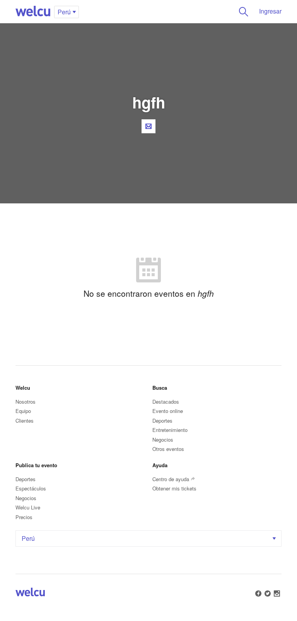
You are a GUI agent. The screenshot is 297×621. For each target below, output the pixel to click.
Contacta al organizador (148, 126)
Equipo (23, 411)
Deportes (162, 420)
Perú (28, 538)
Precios (23, 517)
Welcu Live (27, 507)
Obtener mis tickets (174, 488)
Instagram (277, 593)
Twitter (267, 593)
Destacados (165, 401)
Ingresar (270, 11)
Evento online (167, 411)
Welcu (32, 11)
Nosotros (25, 401)
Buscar (243, 11)
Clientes (24, 420)
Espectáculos (30, 488)
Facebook (258, 593)
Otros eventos (168, 448)
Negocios (162, 439)
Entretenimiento (170, 429)
